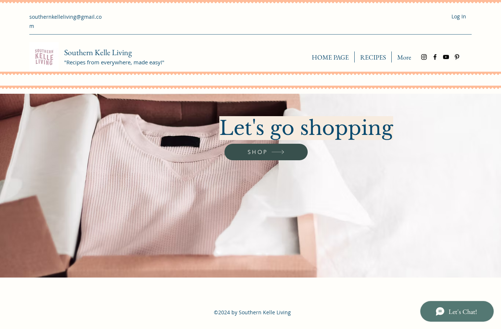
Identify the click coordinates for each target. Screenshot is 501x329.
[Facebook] (435, 57)
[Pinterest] (457, 57)
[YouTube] (446, 57)
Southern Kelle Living (98, 52)
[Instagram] (424, 57)
